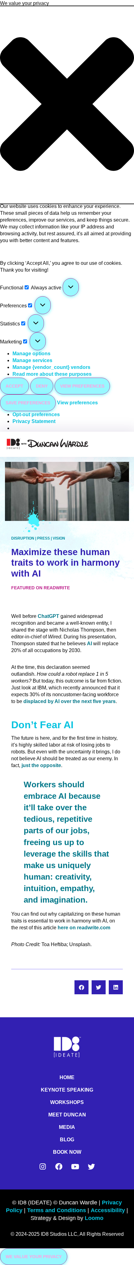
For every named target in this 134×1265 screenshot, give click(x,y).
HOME (67, 1077)
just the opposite (41, 765)
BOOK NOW (67, 1152)
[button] (67, 105)
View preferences (82, 386)
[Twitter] (91, 1166)
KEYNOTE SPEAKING (67, 1089)
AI (89, 643)
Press (43, 538)
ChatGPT (48, 616)
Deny (42, 386)
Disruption (22, 538)
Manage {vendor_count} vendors (51, 367)
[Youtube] (75, 1166)
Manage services (32, 360)
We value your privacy (34, 1256)
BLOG (67, 1139)
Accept (14, 386)
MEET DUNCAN (67, 1114)
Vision (59, 538)
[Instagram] (43, 1166)
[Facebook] (59, 1166)
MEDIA (67, 1127)
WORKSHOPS (67, 1102)
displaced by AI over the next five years (69, 701)
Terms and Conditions (56, 1210)
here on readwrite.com (83, 927)
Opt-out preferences (36, 414)
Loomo (94, 1218)
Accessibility (108, 1210)
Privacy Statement (33, 421)
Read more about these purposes (52, 374)
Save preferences (28, 402)
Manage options (31, 353)
